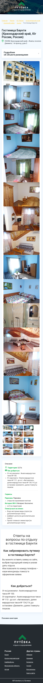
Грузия (28, 666)
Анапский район (9, 23)
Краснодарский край (33, 20)
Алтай (7, 669)
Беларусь (29, 662)
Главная (5, 20)
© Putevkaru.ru (18, 681)
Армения (29, 658)
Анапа (19, 23)
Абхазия (29, 655)
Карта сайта (30, 673)
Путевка (28, 681)
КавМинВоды (9, 662)
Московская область (12, 666)
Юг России (20, 20)
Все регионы (30, 669)
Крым (7, 655)
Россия (12, 20)
